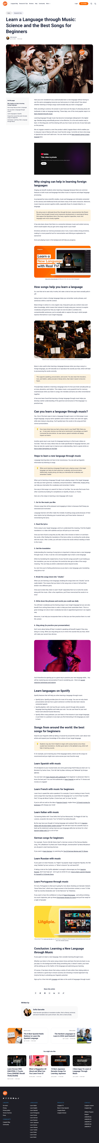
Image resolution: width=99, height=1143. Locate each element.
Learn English (33, 1108)
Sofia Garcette (13, 37)
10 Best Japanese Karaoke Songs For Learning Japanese (58, 1071)
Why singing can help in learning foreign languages (15, 104)
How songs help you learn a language (17, 107)
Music (9, 13)
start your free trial (48, 939)
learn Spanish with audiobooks (56, 777)
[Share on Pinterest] (44, 993)
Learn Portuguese (34, 1113)
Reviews (31, 3)
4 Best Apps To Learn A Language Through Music (82, 1071)
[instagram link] (8, 1098)
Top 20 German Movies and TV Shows (75, 851)
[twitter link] (3, 1098)
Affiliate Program (89, 1112)
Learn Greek (33, 1134)
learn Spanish (69, 779)
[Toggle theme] (95, 3)
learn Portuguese (69, 895)
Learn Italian (33, 1105)
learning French (62, 802)
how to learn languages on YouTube (45, 448)
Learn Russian (34, 1120)
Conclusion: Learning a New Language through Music (17, 120)
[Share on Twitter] (40, 993)
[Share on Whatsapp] (49, 993)
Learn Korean (33, 1125)
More (47, 3)
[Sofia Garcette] (27, 1012)
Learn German (34, 1117)
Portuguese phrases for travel (66, 897)
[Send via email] (58, 993)
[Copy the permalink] (63, 993)
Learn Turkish (33, 1130)
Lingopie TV (60, 1105)
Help (36, 3)
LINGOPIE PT (88, 1121)
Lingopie (54, 979)
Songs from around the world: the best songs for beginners (17, 116)
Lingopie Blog (14, 3)
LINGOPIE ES (88, 1117)
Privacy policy (6, 1110)
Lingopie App (88, 1108)
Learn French (33, 1115)
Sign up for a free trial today (51, 279)
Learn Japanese (34, 1122)
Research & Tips (23, 3)
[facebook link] (6, 1098)
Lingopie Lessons (89, 1105)
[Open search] (91, 3)
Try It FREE (84, 3)
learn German (47, 851)
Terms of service (7, 1113)
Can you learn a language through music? (16, 110)
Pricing (5, 1108)
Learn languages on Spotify (14, 113)
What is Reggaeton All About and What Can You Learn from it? (37, 1071)
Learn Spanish (34, 1110)
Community (42, 3)
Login (76, 3)
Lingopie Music (61, 1110)
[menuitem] (14, 4)
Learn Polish (33, 1132)
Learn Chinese (34, 1127)
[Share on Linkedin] (54, 993)
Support (87, 1114)
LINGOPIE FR (88, 1119)
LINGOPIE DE (88, 1124)
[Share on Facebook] (35, 993)
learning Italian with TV (41, 830)
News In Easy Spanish (63, 1108)
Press (4, 1115)
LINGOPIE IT (88, 1126)
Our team (5, 1105)
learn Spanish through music (43, 114)
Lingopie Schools (61, 1113)
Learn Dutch (33, 1137)
